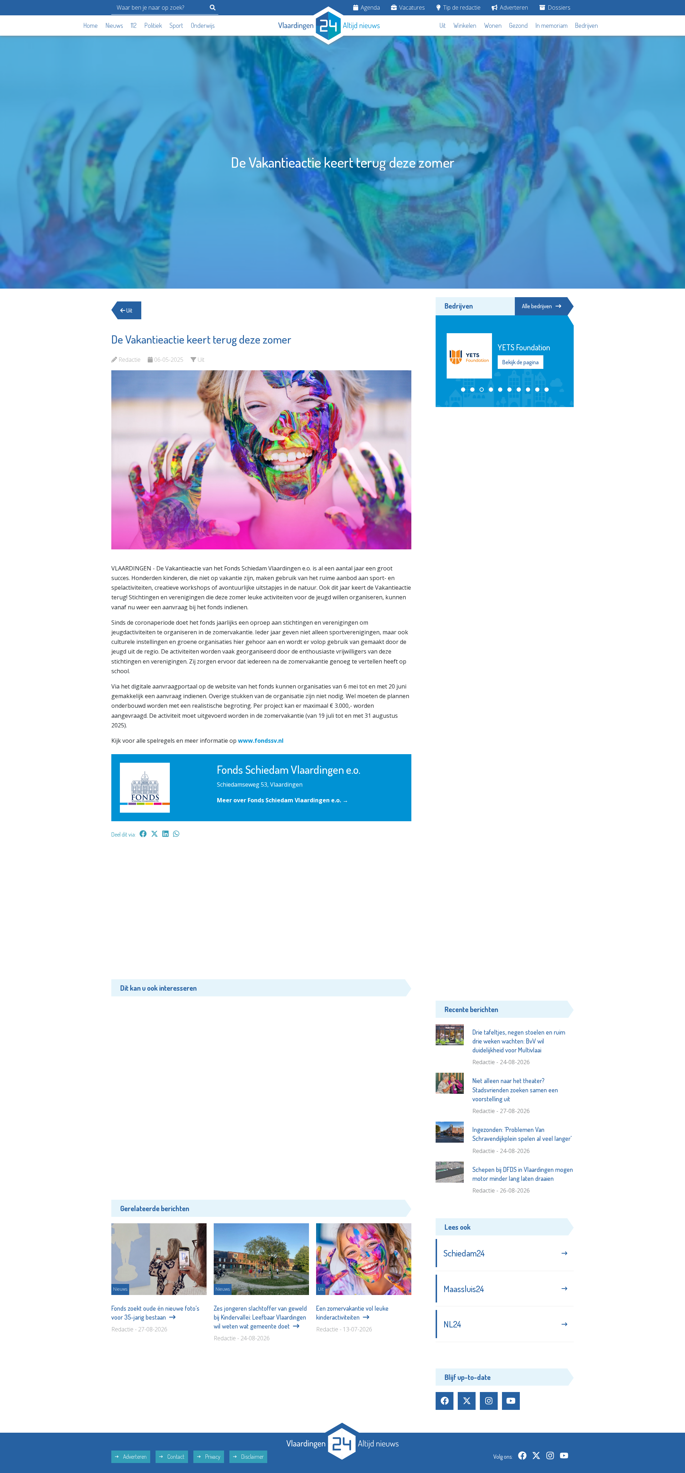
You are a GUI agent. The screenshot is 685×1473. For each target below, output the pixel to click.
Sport (176, 25)
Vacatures (411, 7)
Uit (443, 25)
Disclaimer (252, 1456)
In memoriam (552, 25)
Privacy (212, 1456)
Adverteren (513, 7)
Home (90, 25)
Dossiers (558, 7)
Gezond (518, 25)
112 (134, 25)
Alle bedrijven (537, 306)
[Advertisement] (261, 912)
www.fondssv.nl (261, 741)
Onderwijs (203, 25)
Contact (175, 1456)
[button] (463, 389)
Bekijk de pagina (520, 367)
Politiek (153, 25)
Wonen (493, 25)
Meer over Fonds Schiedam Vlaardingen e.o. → (282, 800)
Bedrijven (586, 25)
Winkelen (464, 25)
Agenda (369, 7)
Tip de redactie (461, 7)
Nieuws (114, 25)
